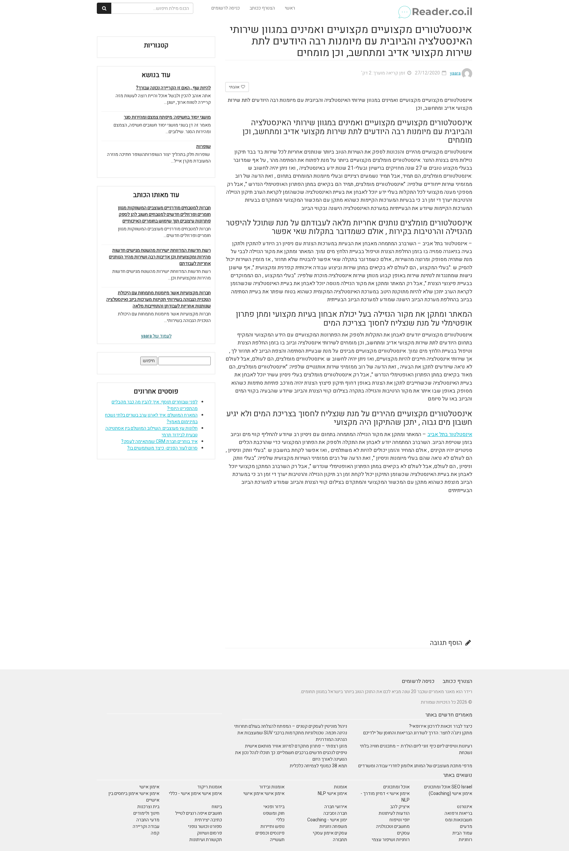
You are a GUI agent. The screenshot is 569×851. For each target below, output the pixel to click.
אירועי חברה (335, 806)
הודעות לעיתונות (394, 813)
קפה (155, 833)
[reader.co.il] (435, 8)
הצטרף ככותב (262, 8)
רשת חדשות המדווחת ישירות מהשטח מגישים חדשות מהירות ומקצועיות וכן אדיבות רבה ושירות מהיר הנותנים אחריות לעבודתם (160, 257)
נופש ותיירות (272, 826)
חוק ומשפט (273, 813)
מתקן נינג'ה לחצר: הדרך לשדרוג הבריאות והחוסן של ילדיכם (417, 732)
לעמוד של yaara (156, 336)
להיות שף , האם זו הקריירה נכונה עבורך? (173, 88)
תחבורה (340, 839)
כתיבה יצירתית (208, 819)
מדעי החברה (147, 819)
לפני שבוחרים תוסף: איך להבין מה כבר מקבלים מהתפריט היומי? (155, 405)
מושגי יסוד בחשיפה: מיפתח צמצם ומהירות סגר (167, 117)
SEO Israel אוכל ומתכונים (448, 786)
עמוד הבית (462, 833)
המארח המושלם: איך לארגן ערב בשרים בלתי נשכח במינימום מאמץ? (151, 418)
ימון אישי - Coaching (327, 819)
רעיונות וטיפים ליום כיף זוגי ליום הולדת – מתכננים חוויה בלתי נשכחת (416, 749)
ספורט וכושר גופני (205, 826)
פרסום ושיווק (209, 833)
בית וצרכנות (148, 806)
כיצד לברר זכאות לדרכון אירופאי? (440, 726)
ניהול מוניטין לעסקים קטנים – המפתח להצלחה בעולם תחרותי (290, 726)
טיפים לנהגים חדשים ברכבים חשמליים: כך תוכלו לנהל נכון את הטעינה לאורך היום (291, 756)
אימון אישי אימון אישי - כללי (195, 793)
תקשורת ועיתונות (205, 839)
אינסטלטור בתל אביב (449, 434)
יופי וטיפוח (400, 819)
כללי (280, 819)
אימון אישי (149, 786)
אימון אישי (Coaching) (450, 793)
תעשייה (277, 839)
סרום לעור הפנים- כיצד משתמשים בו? (162, 448)
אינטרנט (464, 806)
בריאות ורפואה (458, 813)
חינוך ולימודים (146, 813)
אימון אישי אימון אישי (263, 793)
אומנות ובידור (271, 786)
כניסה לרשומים (225, 8)
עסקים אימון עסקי (330, 833)
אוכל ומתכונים (396, 786)
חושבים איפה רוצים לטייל (198, 813)
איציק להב (400, 806)
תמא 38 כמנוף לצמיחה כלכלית (318, 765)
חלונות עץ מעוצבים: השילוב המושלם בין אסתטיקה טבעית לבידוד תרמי (151, 431)
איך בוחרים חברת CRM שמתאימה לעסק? (159, 441)
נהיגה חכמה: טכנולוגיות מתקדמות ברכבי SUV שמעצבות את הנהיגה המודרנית (292, 736)
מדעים (466, 826)
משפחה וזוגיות (333, 826)
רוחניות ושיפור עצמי (391, 839)
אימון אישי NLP (332, 793)
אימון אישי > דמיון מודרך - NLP (385, 797)
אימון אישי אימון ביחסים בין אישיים (133, 797)
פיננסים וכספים (270, 833)
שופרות (203, 146)
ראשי (290, 8)
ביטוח (217, 806)
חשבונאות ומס (458, 819)
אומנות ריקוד (209, 786)
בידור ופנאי (273, 806)
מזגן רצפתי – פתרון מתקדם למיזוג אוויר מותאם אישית (296, 746)
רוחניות (465, 839)
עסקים (403, 833)
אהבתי (234, 87)
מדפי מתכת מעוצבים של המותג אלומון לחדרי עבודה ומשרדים (415, 765)
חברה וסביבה (335, 813)
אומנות (340, 786)
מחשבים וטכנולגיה (393, 826)
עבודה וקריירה (146, 826)
